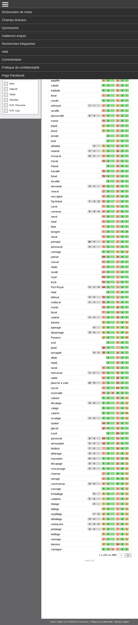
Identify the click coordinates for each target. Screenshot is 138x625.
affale (54, 357)
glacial (54, 428)
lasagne (55, 231)
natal (53, 221)
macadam (57, 458)
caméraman (58, 483)
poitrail (54, 256)
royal (54, 277)
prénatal (55, 241)
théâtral (55, 448)
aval (53, 342)
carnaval (56, 211)
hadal (54, 362)
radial (54, 377)
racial (54, 367)
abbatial (55, 145)
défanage (56, 453)
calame (55, 413)
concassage (58, 468)
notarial (55, 151)
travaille (55, 171)
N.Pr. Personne (17, 105)
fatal (53, 226)
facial (54, 312)
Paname (56, 337)
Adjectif (13, 89)
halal (53, 292)
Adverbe (14, 99)
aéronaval (56, 246)
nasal (54, 236)
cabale (55, 85)
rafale (54, 266)
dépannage (57, 332)
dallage (55, 508)
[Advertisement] (89, 588)
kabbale (55, 90)
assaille (55, 181)
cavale (55, 100)
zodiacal (56, 302)
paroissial (56, 438)
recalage (56, 418)
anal (53, 140)
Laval (54, 206)
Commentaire (11, 59)
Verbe (12, 94)
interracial (56, 372)
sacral (54, 387)
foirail (54, 176)
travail (54, 161)
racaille (55, 110)
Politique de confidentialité (20, 67)
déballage (56, 519)
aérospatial (57, 443)
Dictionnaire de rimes (17, 12)
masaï (54, 120)
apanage (56, 327)
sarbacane (57, 524)
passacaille (57, 115)
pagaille (55, 80)
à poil (54, 433)
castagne (56, 549)
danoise (55, 544)
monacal (56, 156)
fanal (53, 95)
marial (54, 307)
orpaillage (56, 514)
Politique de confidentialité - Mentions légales (110, 622)
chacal (55, 191)
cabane (55, 398)
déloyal (55, 297)
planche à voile (59, 382)
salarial (55, 317)
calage (55, 408)
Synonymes (10, 28)
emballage (57, 493)
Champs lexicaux (14, 20)
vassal (55, 261)
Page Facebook (13, 75)
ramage (55, 478)
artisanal (56, 105)
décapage (56, 463)
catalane (56, 498)
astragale (56, 352)
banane (55, 322)
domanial (56, 186)
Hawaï (54, 166)
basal (54, 130)
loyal (53, 282)
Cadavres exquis (14, 36)
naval (54, 216)
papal (54, 125)
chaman (55, 473)
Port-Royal (57, 287)
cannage (56, 251)
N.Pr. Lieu (15, 110)
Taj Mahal (56, 201)
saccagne (56, 196)
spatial (54, 423)
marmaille (56, 393)
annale (55, 135)
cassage (56, 488)
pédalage (56, 529)
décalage (56, 403)
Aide (5, 51)
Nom (12, 83)
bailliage (55, 534)
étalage (55, 503)
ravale (54, 272)
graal (54, 347)
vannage (56, 539)
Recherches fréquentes (18, 44)
